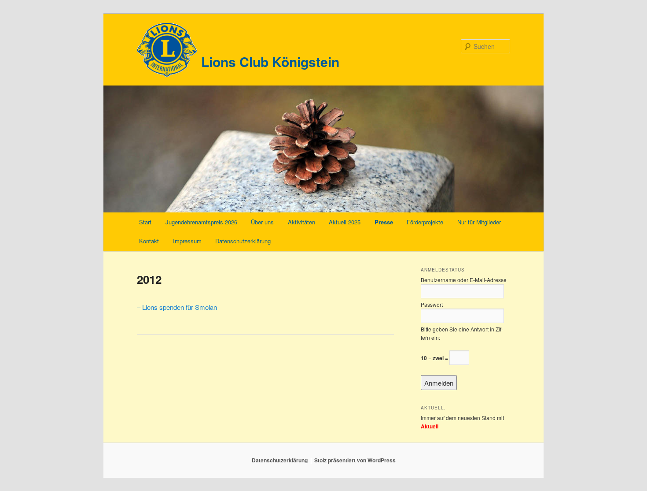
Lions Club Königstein (270, 61)
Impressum (187, 241)
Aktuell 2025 (344, 222)
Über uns (262, 222)
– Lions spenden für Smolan (177, 307)
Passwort (432, 304)
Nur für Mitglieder (479, 222)
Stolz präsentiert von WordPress (355, 460)
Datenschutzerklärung (243, 241)
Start (145, 222)
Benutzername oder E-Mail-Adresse (464, 279)
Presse (384, 222)
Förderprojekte (425, 222)
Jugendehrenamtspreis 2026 (201, 222)
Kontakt (149, 241)
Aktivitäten (301, 222)
